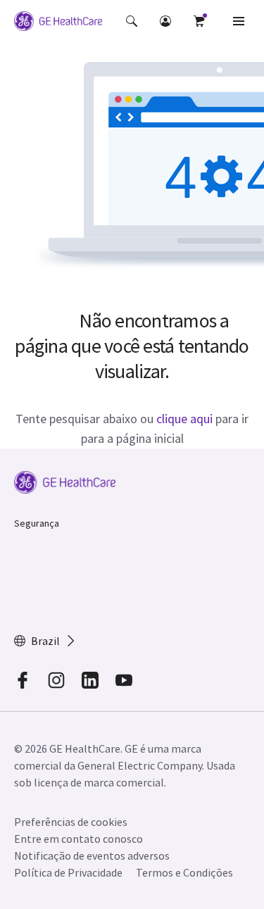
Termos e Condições (184, 872)
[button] (131, 21)
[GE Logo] (58, 23)
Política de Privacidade (68, 872)
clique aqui (184, 418)
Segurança (36, 523)
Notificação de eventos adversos (92, 855)
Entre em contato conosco (78, 839)
